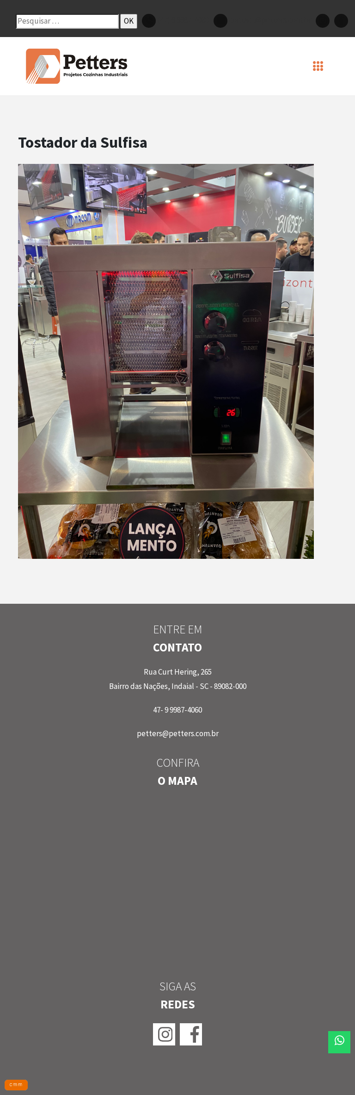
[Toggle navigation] (318, 66)
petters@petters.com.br (178, 733)
